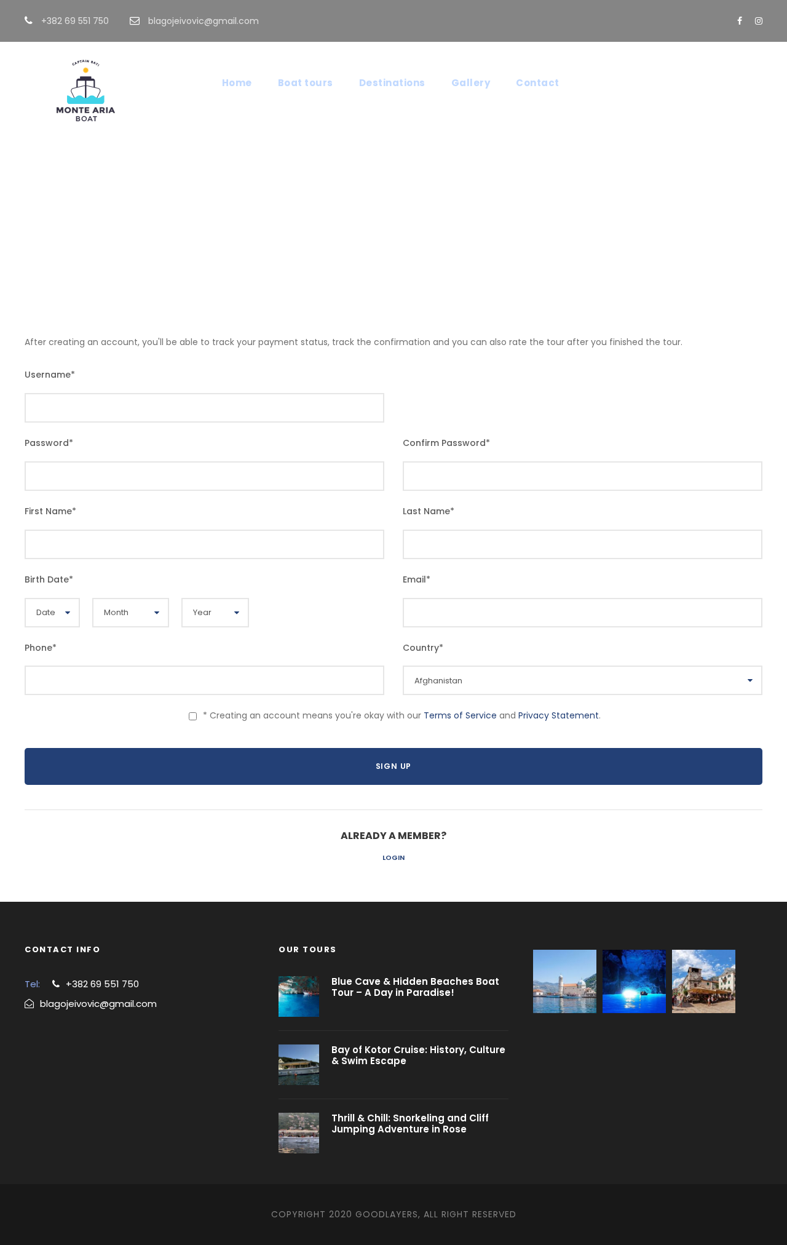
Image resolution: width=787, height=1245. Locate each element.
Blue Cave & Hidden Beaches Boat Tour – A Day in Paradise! (415, 987)
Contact (538, 82)
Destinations (392, 82)
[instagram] (758, 21)
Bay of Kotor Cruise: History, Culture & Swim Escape (418, 1055)
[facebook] (739, 21)
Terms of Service (460, 715)
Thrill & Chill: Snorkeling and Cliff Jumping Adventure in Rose (410, 1124)
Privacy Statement (558, 715)
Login (393, 857)
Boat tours (305, 82)
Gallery (471, 82)
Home (237, 82)
